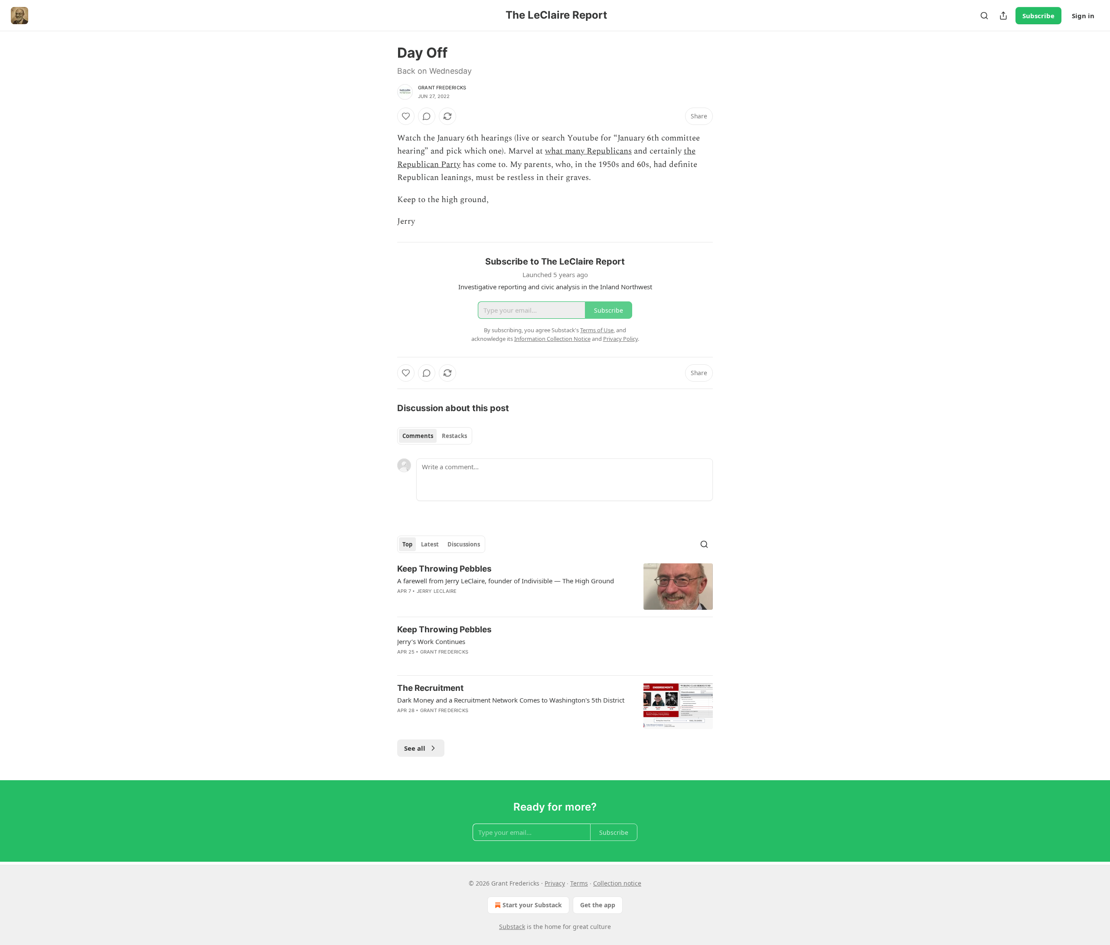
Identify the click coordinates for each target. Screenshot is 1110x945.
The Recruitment (430, 688)
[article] (555, 586)
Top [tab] (407, 544)
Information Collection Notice (552, 339)
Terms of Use (597, 330)
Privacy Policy (620, 339)
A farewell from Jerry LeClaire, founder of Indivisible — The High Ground (505, 580)
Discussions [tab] (463, 544)
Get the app (597, 905)
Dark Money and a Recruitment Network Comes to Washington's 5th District (510, 700)
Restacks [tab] (454, 436)
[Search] (984, 15)
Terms (579, 883)
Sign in (1083, 15)
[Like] (406, 116)
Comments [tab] (417, 436)
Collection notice (617, 883)
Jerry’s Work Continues (431, 641)
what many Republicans (588, 151)
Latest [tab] (430, 544)
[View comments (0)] (426, 116)
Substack (512, 926)
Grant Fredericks (442, 88)
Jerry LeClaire (437, 591)
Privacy (555, 883)
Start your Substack (532, 905)
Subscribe (1038, 15)
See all (414, 748)
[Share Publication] (1003, 15)
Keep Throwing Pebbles (444, 569)
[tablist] (434, 436)
